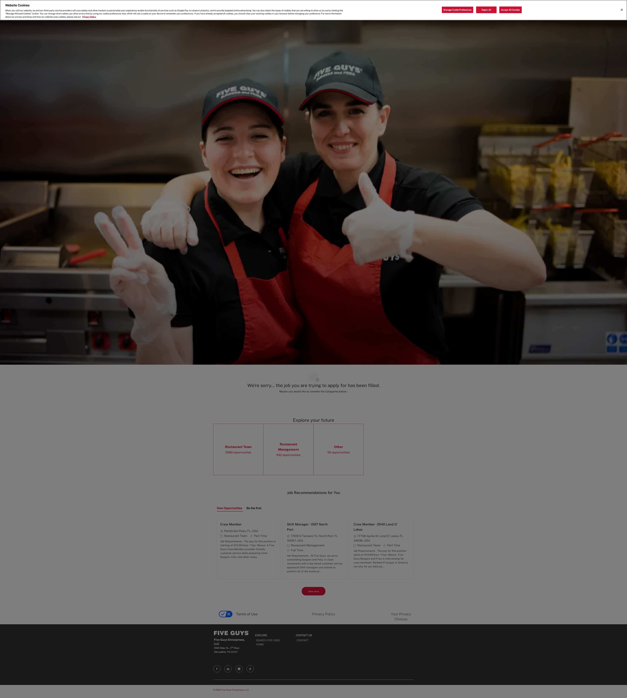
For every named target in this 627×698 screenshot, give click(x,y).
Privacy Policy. (89, 17)
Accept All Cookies (510, 9)
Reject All (486, 9)
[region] (313, 10)
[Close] (621, 9)
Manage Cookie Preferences (457, 9)
